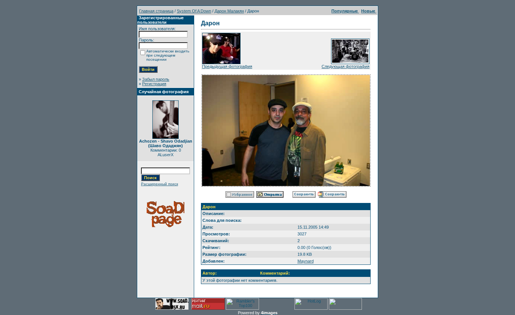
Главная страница (156, 11)
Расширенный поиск (159, 184)
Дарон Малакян (229, 11)
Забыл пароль (155, 79)
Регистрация (154, 83)
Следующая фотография (345, 66)
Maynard (305, 261)
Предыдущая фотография (227, 66)
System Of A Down (194, 11)
